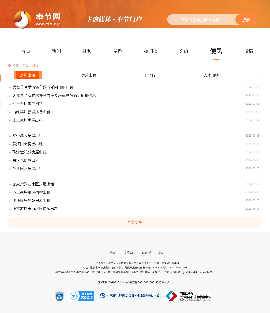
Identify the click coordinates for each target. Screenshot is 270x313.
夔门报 (151, 50)
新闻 (56, 50)
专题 (117, 50)
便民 (216, 50)
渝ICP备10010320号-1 (111, 282)
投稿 (248, 50)
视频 (87, 50)
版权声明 (146, 252)
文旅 (183, 50)
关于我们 (112, 252)
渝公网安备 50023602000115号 (143, 282)
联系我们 (129, 252)
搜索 (246, 19)
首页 (25, 50)
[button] (9, 75)
